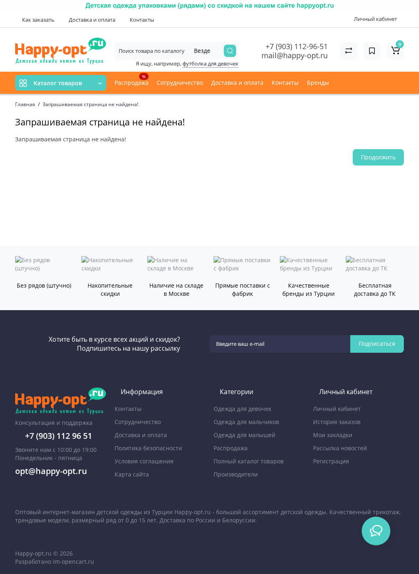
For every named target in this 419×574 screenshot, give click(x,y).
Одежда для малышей (244, 435)
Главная (25, 104)
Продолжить (378, 157)
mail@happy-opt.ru (294, 55)
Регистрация (331, 461)
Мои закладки (332, 435)
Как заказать (37, 19)
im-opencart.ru (73, 561)
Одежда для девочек (242, 409)
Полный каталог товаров (249, 461)
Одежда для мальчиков (246, 422)
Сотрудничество (180, 82)
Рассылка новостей (340, 448)
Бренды (319, 82)
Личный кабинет (337, 409)
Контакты (141, 19)
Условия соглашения (144, 461)
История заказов (336, 422)
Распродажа (132, 79)
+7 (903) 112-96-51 (297, 46)
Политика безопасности (148, 448)
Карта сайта (132, 474)
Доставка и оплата (91, 19)
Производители (236, 474)
